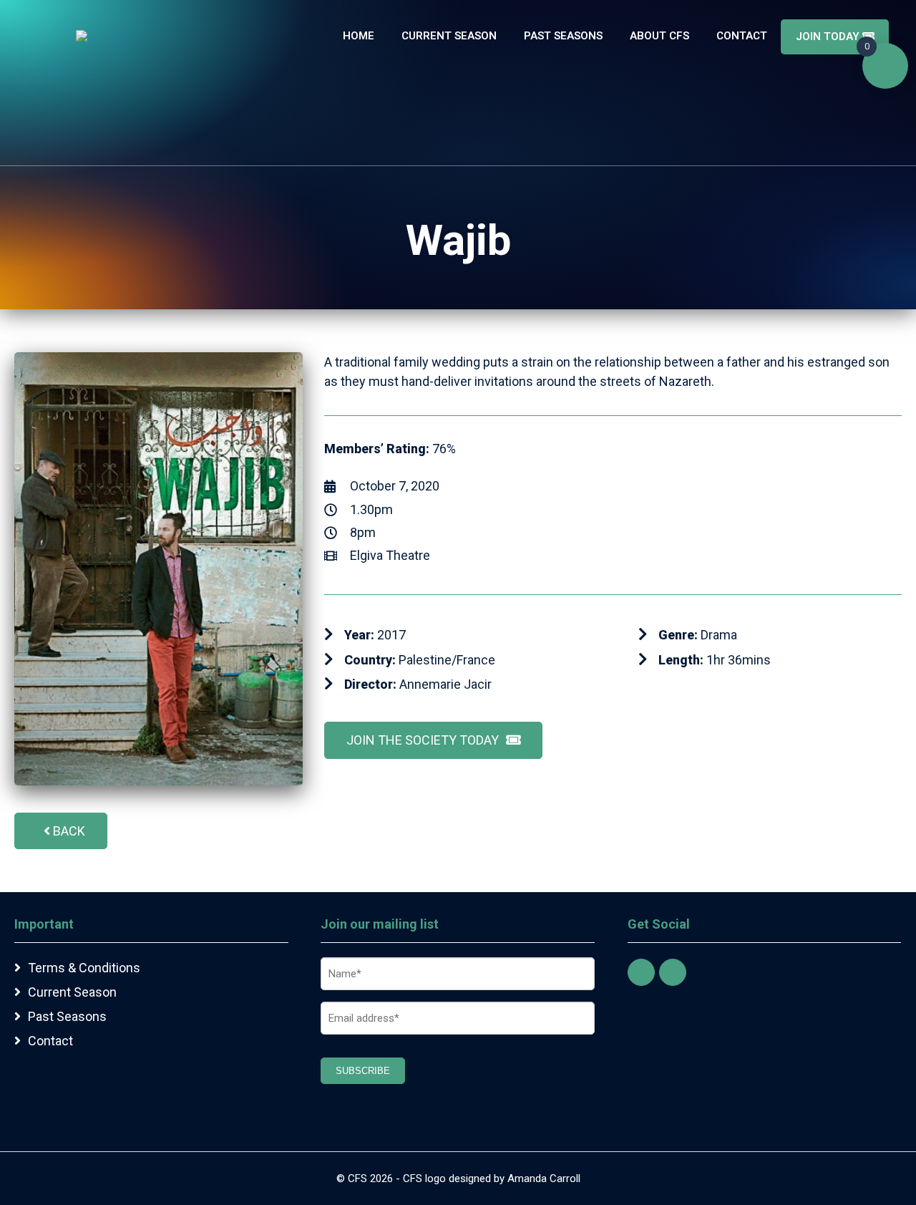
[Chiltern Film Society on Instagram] (672, 972)
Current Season (449, 35)
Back (69, 830)
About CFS (659, 35)
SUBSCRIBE (363, 1070)
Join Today (829, 36)
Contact (741, 35)
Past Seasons (563, 35)
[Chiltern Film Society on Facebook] (641, 972)
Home (358, 35)
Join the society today (422, 739)
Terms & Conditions (84, 967)
